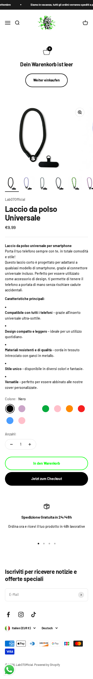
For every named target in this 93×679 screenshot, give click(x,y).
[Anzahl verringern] (11, 444)
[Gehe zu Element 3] (44, 184)
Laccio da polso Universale (31, 213)
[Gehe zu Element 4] (59, 184)
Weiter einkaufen (46, 80)
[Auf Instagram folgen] (21, 614)
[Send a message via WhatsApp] (9, 670)
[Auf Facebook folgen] (8, 614)
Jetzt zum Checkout (46, 479)
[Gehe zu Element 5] (75, 184)
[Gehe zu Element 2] (28, 184)
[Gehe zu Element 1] (12, 184)
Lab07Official (15, 199)
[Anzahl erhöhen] (30, 444)
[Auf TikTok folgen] (33, 614)
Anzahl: (10, 434)
